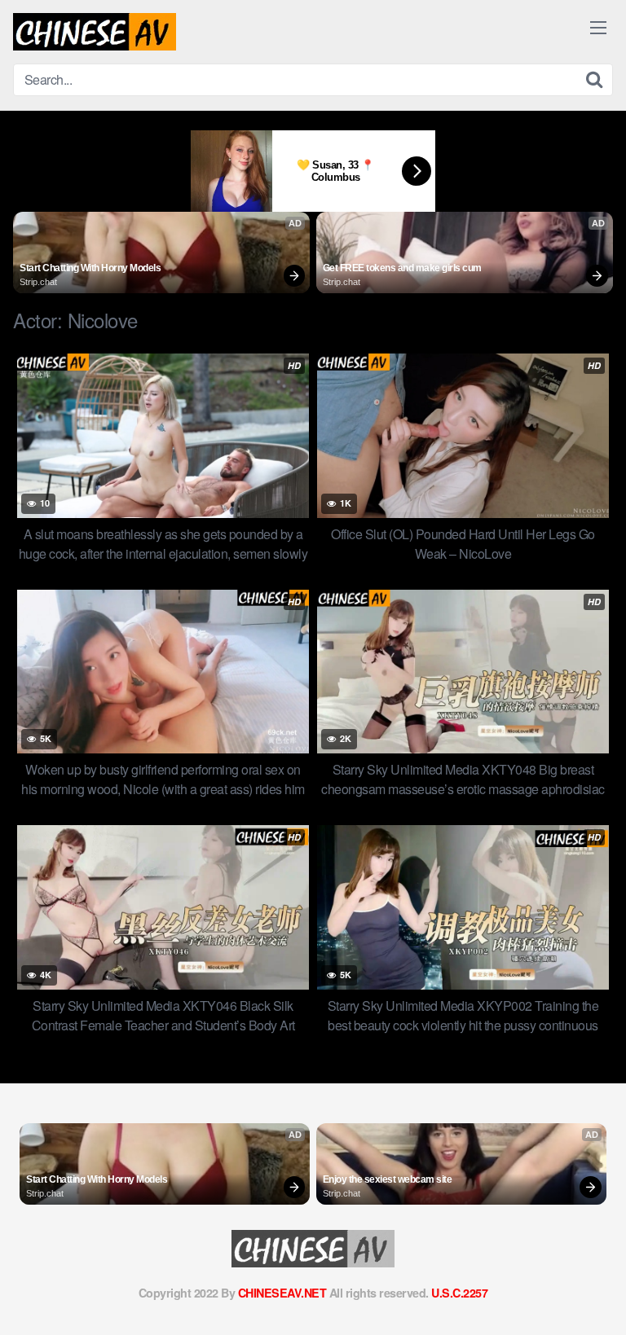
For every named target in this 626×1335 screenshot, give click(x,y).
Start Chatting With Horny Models (90, 268)
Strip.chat (38, 282)
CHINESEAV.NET (282, 1292)
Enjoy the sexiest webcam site (387, 1179)
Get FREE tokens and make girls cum (402, 268)
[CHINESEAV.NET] (94, 32)
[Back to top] (597, 1299)
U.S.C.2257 (459, 1292)
